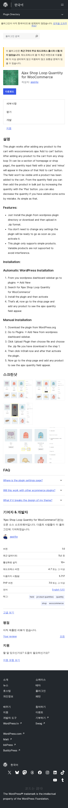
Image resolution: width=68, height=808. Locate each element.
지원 (8, 128)
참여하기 (41, 706)
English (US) (58, 589)
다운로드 (9, 91)
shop (44, 603)
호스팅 (7, 690)
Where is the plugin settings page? (23, 480)
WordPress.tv (12, 723)
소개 (5, 679)
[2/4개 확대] (60, 384)
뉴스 (5, 685)
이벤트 (39, 712)
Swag (40, 723)
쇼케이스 (41, 679)
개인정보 (8, 696)
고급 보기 (8, 612)
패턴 (38, 696)
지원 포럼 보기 (11, 660)
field (32, 597)
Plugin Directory (11, 14)
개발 (9, 119)
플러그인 (41, 690)
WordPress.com (14, 733)
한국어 (14, 764)
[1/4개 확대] (28, 384)
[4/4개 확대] (60, 431)
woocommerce (56, 603)
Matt (7, 739)
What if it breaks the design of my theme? (27, 500)
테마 (38, 685)
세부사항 (11, 103)
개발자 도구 (10, 717)
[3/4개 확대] (28, 407)
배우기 (7, 706)
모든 (62, 636)
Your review (10, 636)
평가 (9, 111)
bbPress (9, 744)
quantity (60, 597)
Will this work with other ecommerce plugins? (29, 490)
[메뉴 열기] (63, 4)
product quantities (45, 597)
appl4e (34, 82)
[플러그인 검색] (37, 36)
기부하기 (42, 717)
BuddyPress (11, 750)
